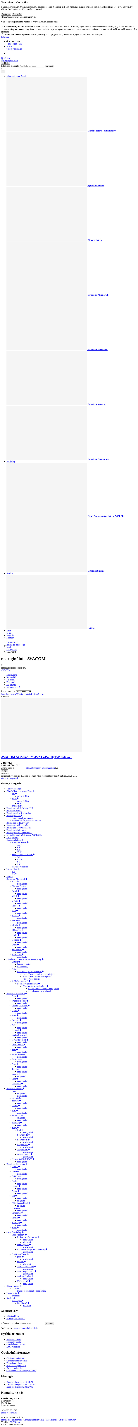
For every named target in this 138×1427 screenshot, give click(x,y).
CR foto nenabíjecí (20, 1203)
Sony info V (22, 1144)
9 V (18, 850)
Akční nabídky (12, 1316)
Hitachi (15, 915)
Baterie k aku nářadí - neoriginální (31, 1291)
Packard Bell (17, 1054)
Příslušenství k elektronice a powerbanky (24, 959)
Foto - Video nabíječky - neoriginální (38, 974)
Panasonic (16, 1084)
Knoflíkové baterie (20, 867)
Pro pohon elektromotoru (22, 818)
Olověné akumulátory (15, 1344)
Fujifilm (15, 1176)
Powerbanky (22, 967)
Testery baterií (12, 837)
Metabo (15, 925)
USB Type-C (23, 1244)
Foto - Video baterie (31, 979)
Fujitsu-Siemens (19, 1035)
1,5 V (19, 845)
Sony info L (22, 1149)
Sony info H (22, 1135)
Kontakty (10, 638)
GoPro (15, 1105)
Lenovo (15, 1074)
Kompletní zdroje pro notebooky (31, 1249)
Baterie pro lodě (13, 815)
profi (19, 1257)
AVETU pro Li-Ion (25, 1266)
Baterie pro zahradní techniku (19, 832)
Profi (19, 1130)
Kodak (15, 1181)
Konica (15, 1186)
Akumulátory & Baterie (16, 76)
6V (13, 793)
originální (21, 1076)
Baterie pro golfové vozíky (17, 823)
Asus (14, 1015)
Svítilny (9, 573)
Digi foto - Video (19, 1254)
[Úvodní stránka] (9, 60)
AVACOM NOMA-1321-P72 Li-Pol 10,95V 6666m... (36, 757)
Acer (14, 996)
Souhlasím (17, 14)
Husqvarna (17, 954)
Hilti (14, 910)
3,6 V (14, 874)
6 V (18, 847)
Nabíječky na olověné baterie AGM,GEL (24, 835)
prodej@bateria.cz (9, 1413)
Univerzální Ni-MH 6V (22, 1159)
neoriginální (22, 884)
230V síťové (23, 1281)
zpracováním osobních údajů (25, 1328)
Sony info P (22, 1140)
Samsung (16, 1059)
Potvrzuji (5, 37)
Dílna (14, 1288)
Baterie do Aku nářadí (16, 879)
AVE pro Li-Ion (24, 1276)
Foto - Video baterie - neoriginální (37, 976)
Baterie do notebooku (15, 993)
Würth (15, 896)
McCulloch (17, 949)
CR (13, 1196)
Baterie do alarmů (14, 811)
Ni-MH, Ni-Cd (24, 1154)
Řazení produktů (8, 691)
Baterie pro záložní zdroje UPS (19, 808)
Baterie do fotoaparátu (16, 1164)
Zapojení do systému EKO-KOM (20, 1384)
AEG (14, 881)
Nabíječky (10, 461)
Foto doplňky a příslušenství (29, 971)
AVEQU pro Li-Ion (26, 1271)
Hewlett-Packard (19, 1040)
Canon (15, 1091)
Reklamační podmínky (16, 1365)
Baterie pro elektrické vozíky (18, 813)
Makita (15, 920)
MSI (14, 1049)
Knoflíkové (22, 1303)
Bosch (15, 891)
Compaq (16, 1020)
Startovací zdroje (13, 789)
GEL (19, 803)
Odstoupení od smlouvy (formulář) (21, 1370)
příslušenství (17, 806)
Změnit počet (6, 768)
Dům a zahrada (13, 1286)
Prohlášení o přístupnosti (11, 1420)
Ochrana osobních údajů (16, 1361)
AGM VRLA (23, 796)
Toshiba (15, 1069)
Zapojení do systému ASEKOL (19, 1387)
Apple (15, 1010)
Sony (14, 1064)
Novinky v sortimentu (15, 1318)
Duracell (16, 1030)
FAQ (8, 630)
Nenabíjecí (17, 1300)
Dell (14, 1025)
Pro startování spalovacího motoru (26, 820)
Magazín (10, 635)
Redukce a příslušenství (27, 1237)
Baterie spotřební (13, 1339)
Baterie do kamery (14, 1088)
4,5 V (19, 859)
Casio (14, 1171)
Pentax (15, 1218)
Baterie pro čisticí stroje (16, 830)
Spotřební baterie (13, 840)
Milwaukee (17, 930)
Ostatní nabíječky (14, 1232)
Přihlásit (49, 1323)
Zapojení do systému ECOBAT (19, 1382)
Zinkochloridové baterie (22, 854)
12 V (14, 798)
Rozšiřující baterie (20, 1006)
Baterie (15, 962)
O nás (8, 633)
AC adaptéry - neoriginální (39, 991)
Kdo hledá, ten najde (10, 66)
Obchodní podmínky (15, 1358)
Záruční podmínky (14, 1368)
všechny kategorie (8, 778)
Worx (14, 945)
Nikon (15, 1191)
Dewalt (15, 901)
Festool (15, 906)
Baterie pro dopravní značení (18, 828)
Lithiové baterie (13, 869)
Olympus (16, 1208)
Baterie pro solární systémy (18, 825)
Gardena (16, 940)
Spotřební (10, 1298)
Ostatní (20, 1261)
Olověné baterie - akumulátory (19, 791)
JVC (14, 1110)
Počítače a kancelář (20, 981)
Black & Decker (19, 886)
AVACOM (5, 670)
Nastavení (6, 14)
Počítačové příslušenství (27, 984)
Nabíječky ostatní (13, 1342)
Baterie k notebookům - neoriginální (43, 988)
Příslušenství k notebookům (35, 986)
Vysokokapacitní (19, 1001)
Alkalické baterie (19, 842)
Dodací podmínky (14, 1363)
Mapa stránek (51, 1420)
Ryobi (15, 935)
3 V (13, 871)
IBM (14, 1079)
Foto (14, 969)
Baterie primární (24, 964)
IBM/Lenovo (18, 1045)
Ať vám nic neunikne (10, 1323)
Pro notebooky (18, 1235)
